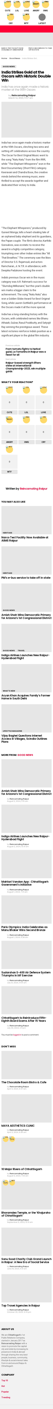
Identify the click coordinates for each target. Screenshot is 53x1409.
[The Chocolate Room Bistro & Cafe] (26, 1065)
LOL (17, 10)
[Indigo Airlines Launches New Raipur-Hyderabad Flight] (26, 638)
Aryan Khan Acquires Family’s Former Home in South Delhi (25, 697)
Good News (9, 610)
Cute (7, 10)
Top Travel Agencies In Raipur (20, 1305)
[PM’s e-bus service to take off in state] (26, 560)
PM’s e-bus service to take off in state (40, 49)
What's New (9, 691)
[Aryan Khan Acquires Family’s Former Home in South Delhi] (26, 678)
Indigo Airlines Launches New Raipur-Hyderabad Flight (25, 656)
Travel (21, 650)
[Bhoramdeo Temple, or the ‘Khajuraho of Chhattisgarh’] (26, 1195)
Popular (5, 1392)
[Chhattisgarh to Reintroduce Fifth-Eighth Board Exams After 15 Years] (26, 1000)
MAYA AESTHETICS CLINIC (18, 1126)
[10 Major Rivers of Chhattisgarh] (26, 1152)
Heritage (7, 532)
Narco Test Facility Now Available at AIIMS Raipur (12, 49)
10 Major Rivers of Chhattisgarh (21, 1169)
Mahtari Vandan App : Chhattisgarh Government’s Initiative (24, 883)
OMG (45, 10)
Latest (42, 23)
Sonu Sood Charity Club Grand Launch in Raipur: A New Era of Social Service (26, 1260)
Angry (36, 10)
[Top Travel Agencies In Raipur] (26, 1288)
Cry (11, 23)
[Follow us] (43, 29)
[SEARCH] (49, 29)
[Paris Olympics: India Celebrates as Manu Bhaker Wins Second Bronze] (26, 909)
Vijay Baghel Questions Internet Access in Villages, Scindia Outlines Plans (24, 739)
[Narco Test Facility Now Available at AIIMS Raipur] (13, 39)
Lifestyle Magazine (12, 731)
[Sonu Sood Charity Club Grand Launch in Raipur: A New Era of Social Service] (26, 1242)
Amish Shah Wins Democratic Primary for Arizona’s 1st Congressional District (26, 616)
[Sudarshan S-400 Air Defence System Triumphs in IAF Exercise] (26, 955)
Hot (3, 1386)
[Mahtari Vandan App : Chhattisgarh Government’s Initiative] (26, 864)
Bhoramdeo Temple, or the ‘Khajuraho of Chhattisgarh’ (25, 1214)
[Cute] (12, 1139)
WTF (26, 23)
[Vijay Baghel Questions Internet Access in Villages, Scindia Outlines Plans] (26, 718)
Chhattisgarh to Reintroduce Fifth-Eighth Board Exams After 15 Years (23, 1019)
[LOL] (5, 1139)
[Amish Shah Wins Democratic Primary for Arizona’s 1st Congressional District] (26, 597)
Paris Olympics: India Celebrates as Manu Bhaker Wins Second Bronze (24, 928)
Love (26, 10)
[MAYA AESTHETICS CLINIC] (26, 1108)
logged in (17, 1035)
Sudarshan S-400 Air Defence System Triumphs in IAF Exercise (26, 974)
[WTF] (12, 1182)
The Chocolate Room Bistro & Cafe (23, 1082)
